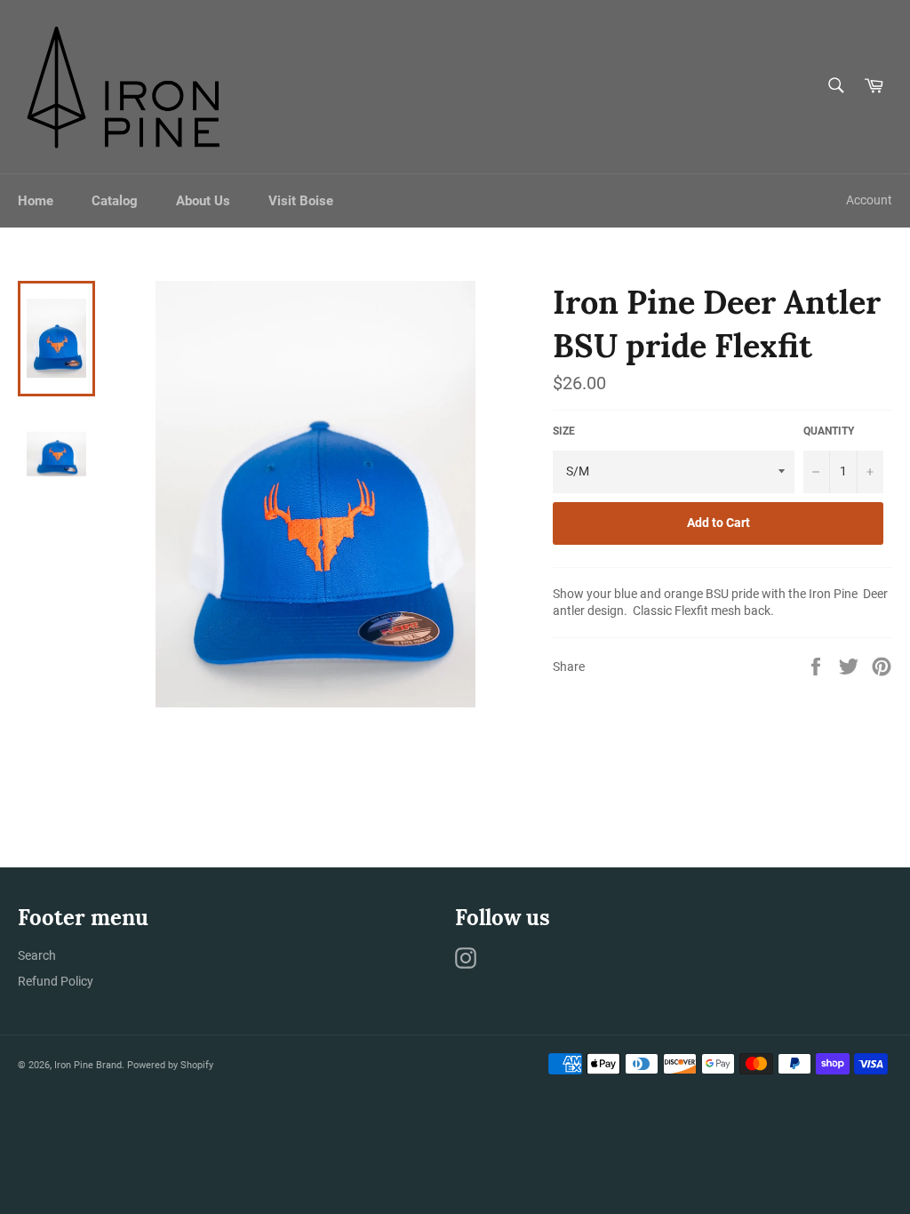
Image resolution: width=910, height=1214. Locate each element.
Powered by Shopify (170, 1065)
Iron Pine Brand (88, 1065)
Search (37, 955)
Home (35, 201)
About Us (203, 201)
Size (564, 431)
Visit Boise (300, 201)
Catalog (115, 201)
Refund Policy (55, 981)
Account (869, 200)
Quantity (828, 431)
